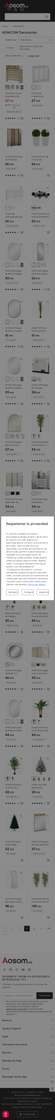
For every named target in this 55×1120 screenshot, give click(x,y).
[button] (5, 1114)
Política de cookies (36, 584)
